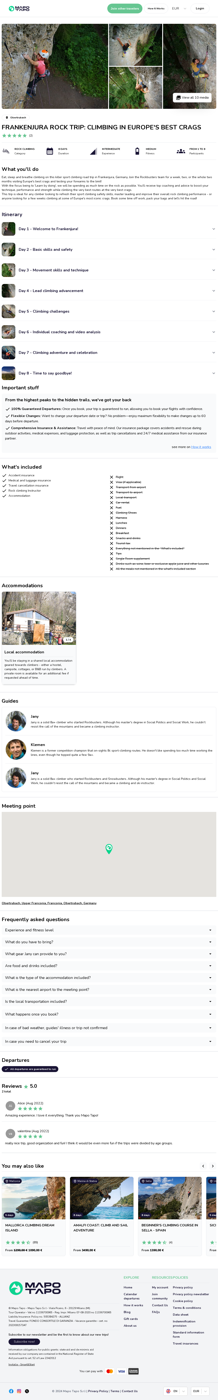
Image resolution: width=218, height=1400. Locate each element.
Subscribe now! (24, 1342)
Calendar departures (131, 1296)
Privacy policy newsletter (191, 1294)
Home (128, 1287)
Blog (127, 1312)
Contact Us (160, 1305)
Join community (160, 1296)
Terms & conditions (187, 1308)
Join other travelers (125, 8)
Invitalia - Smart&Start (22, 1364)
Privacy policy (183, 1287)
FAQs (156, 1312)
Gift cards (131, 1319)
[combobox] (172, 8)
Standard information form (188, 1334)
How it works (201, 447)
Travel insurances (185, 1344)
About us (130, 1326)
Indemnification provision (184, 1323)
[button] (39, 618)
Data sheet (180, 1315)
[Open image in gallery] (55, 66)
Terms (114, 1391)
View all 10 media (195, 97)
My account (160, 1287)
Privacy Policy (98, 1391)
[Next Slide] (67, 618)
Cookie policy (183, 1301)
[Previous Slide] (10, 618)
